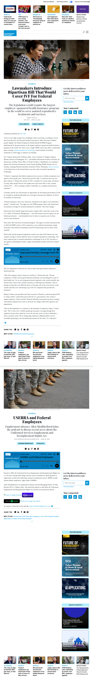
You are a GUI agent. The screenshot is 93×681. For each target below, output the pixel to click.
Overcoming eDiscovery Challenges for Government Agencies (72, 210)
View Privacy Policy (68, 101)
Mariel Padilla (32, 117)
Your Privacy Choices (62, 1)
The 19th (26, 120)
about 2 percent (53, 167)
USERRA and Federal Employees (23, 334)
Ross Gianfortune (20, 439)
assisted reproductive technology (24, 150)
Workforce (32, 84)
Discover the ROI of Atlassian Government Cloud (73, 233)
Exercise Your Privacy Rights (82, 1)
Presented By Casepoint (70, 214)
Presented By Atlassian (69, 236)
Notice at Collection (49, 1)
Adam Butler (34, 439)
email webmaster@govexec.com (39, 506)
